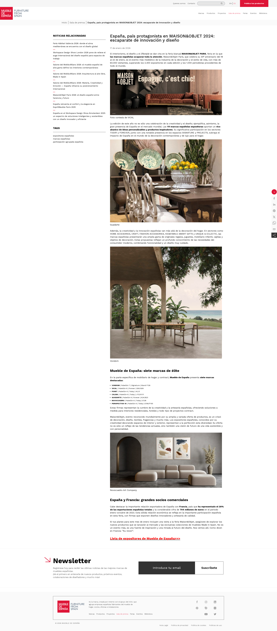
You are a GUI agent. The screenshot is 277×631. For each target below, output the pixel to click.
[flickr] (215, 608)
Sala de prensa (234, 13)
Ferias (245, 13)
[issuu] (206, 608)
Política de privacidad (179, 625)
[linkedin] (274, 204)
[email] (274, 229)
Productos (211, 13)
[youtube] (206, 614)
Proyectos (222, 13)
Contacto (191, 3)
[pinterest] (274, 210)
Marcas (201, 13)
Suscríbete (209, 568)
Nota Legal (163, 625)
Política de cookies (198, 625)
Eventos (253, 13)
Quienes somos (179, 3)
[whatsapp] (274, 223)
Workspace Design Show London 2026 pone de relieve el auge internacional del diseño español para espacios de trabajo (79, 55)
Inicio (64, 22)
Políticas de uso (215, 625)
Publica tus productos (254, 3)
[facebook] (274, 198)
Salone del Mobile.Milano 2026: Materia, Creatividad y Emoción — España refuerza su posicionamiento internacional (77, 86)
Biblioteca (263, 13)
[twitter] (274, 217)
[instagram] (206, 602)
